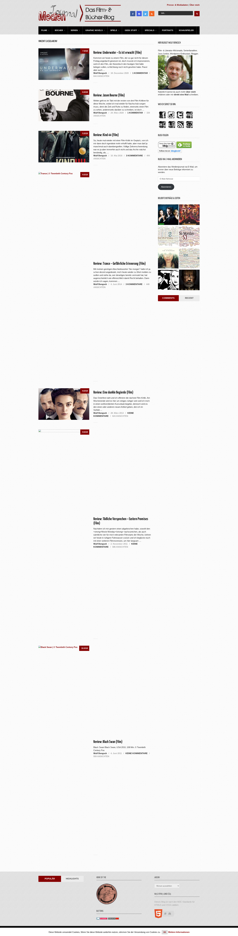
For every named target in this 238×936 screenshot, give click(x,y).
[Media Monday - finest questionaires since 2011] (106, 903)
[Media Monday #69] (168, 236)
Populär (50, 878)
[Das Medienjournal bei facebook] (162, 118)
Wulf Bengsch (100, 73)
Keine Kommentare (136, 753)
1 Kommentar (140, 73)
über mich (191, 92)
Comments (168, 298)
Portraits (167, 30)
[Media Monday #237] (189, 258)
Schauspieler (186, 30)
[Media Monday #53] (189, 236)
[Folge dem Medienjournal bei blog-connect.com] (167, 147)
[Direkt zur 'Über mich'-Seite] (175, 89)
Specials (149, 30)
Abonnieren (166, 187)
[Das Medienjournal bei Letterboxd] (162, 128)
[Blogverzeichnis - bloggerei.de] (101, 919)
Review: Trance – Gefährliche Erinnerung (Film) (119, 264)
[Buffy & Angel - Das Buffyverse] (168, 280)
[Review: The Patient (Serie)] (189, 280)
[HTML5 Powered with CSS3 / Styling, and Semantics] (165, 917)
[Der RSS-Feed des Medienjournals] (180, 128)
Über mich (195, 5)
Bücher (59, 30)
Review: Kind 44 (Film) (106, 135)
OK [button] (164, 932)
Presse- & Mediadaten (177, 5)
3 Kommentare (134, 155)
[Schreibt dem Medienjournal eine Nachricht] (189, 128)
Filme (44, 30)
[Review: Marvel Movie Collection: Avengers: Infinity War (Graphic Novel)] (189, 215)
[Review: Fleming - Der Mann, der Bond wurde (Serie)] (168, 215)
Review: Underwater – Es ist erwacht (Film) (117, 53)
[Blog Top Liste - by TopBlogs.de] (113, 919)
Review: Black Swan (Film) (107, 742)
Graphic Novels (94, 30)
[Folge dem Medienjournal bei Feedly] (184, 147)
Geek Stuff (131, 30)
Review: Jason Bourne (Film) (109, 95)
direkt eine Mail (181, 94)
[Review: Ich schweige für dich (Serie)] (168, 258)
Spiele (113, 30)
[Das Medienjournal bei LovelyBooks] (171, 128)
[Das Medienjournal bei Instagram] (171, 118)
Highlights (72, 878)
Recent (189, 298)
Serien (74, 30)
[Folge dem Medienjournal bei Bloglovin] (170, 152)
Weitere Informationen (179, 932)
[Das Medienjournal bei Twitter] (180, 118)
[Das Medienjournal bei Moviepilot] (189, 118)
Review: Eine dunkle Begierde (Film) (113, 392)
